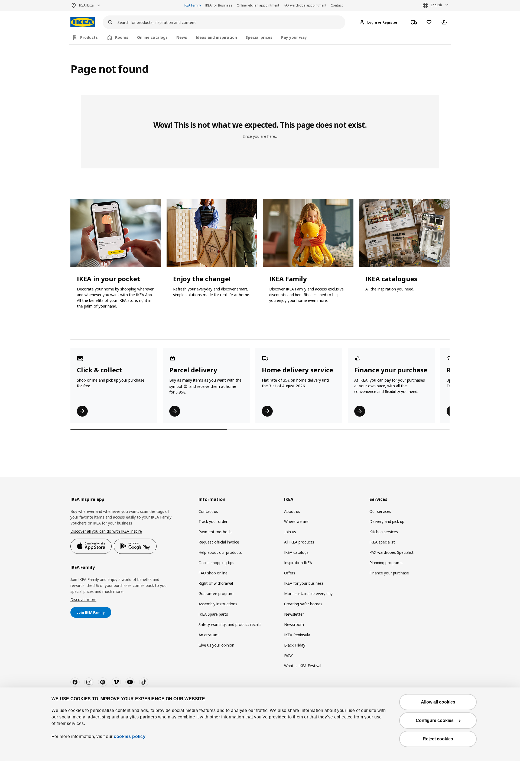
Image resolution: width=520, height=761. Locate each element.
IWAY (288, 655)
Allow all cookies (438, 702)
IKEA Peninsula (297, 634)
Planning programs (385, 562)
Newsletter (294, 614)
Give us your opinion (216, 645)
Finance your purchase (389, 572)
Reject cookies (438, 739)
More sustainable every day (308, 593)
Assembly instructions (218, 603)
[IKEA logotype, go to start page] (82, 22)
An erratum (209, 634)
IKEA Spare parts (213, 614)
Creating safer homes (303, 603)
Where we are (296, 521)
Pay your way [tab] (294, 37)
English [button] (436, 5)
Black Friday (294, 645)
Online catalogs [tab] (152, 37)
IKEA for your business (304, 583)
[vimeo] (116, 682)
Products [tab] (89, 37)
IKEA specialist (382, 542)
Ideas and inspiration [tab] (216, 37)
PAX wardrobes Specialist (391, 552)
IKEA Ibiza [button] (86, 5)
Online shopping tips (216, 562)
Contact (337, 5)
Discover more (83, 599)
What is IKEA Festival (302, 665)
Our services (380, 511)
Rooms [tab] (121, 37)
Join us (290, 531)
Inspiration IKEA (298, 562)
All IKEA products (299, 542)
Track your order (213, 521)
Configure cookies (435, 720)
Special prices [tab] (259, 37)
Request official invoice (219, 542)
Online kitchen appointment (258, 5)
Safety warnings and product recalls (230, 624)
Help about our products (220, 552)
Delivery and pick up (386, 521)
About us (292, 511)
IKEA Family (192, 5)
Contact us (208, 511)
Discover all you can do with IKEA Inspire (106, 531)
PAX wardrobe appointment (305, 5)
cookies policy (129, 736)
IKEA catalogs (296, 552)
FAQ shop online (213, 572)
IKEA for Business (218, 5)
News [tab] (181, 37)
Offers (289, 572)
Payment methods (215, 531)
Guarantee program (216, 593)
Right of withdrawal (216, 583)
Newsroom (294, 624)
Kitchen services (383, 531)
